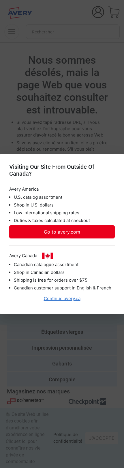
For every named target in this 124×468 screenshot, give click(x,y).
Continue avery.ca (62, 298)
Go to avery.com (62, 232)
